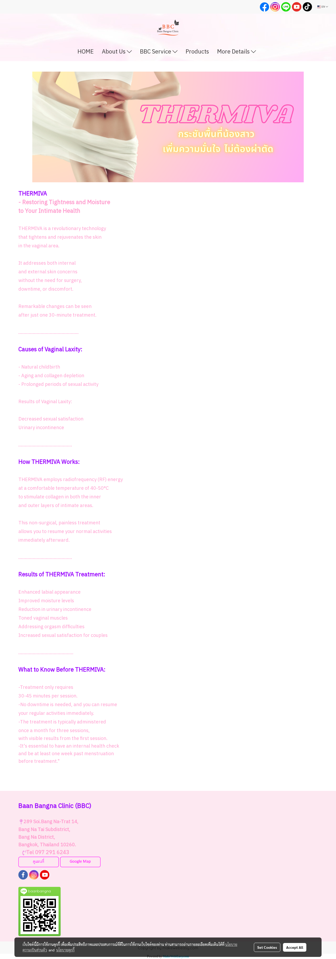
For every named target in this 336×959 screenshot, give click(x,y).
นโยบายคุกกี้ (65, 949)
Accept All (294, 947)
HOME (85, 52)
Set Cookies (267, 947)
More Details (234, 52)
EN (323, 6)
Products (197, 52)
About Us (114, 52)
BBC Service (156, 52)
